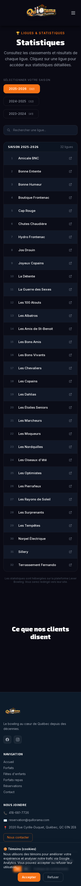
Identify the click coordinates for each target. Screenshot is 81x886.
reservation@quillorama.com (29, 820)
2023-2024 (21, 113)
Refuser (53, 877)
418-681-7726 (19, 812)
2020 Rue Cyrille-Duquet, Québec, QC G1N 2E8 (42, 827)
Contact (8, 792)
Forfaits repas (13, 780)
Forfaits (8, 768)
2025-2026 (22, 89)
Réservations (12, 786)
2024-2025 (21, 101)
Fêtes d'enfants (14, 774)
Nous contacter (18, 837)
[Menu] (73, 13)
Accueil (8, 762)
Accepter (29, 877)
